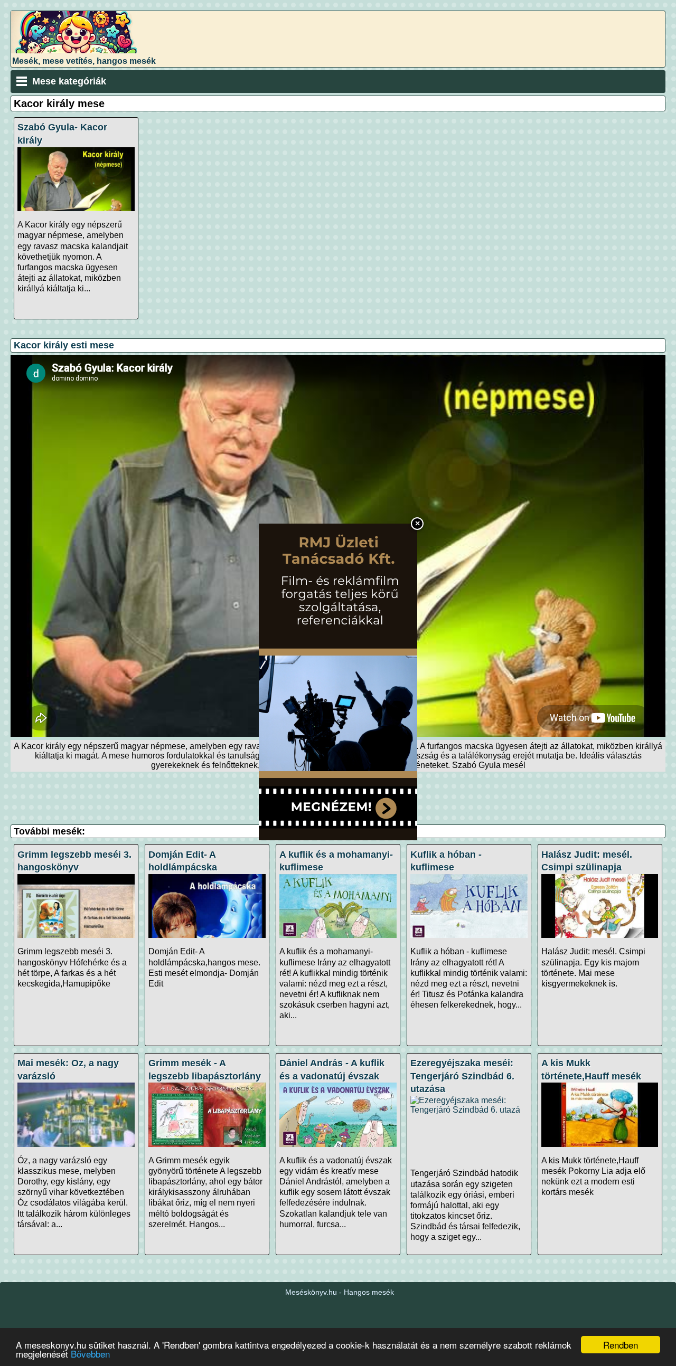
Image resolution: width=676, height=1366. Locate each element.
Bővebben (90, 1353)
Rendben (620, 1344)
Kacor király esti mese (64, 345)
